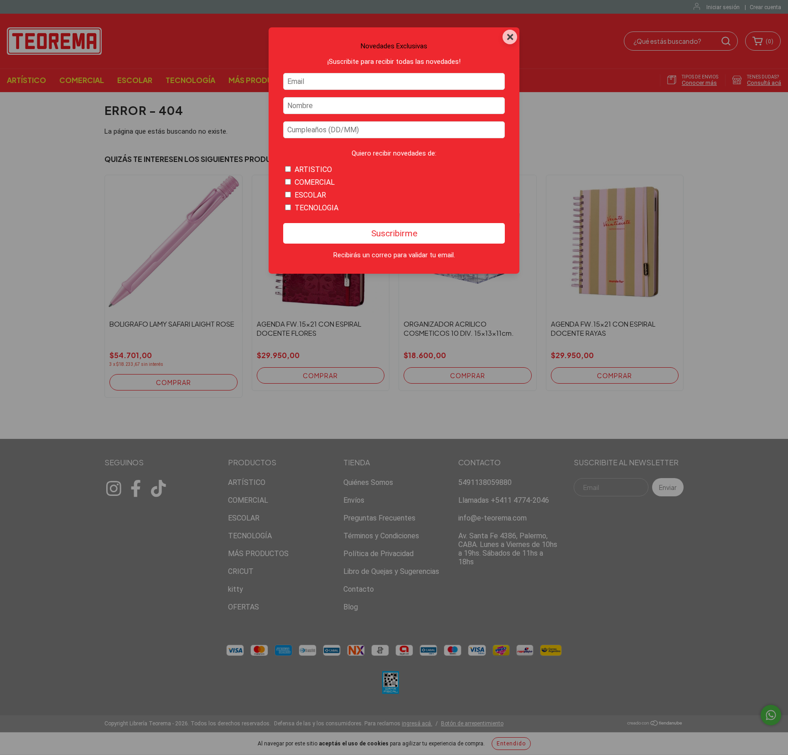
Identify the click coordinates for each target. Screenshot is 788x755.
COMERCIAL (315, 182)
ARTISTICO (313, 169)
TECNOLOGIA (316, 207)
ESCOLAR (310, 195)
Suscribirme (394, 233)
